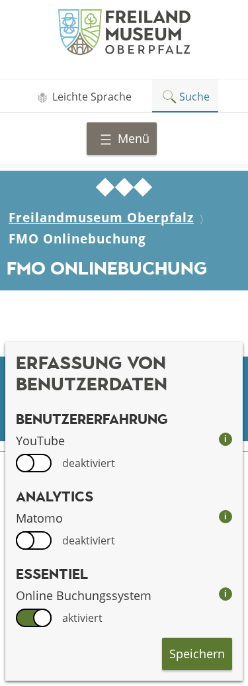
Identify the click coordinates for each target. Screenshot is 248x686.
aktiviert (82, 618)
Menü (133, 138)
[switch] (34, 463)
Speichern (197, 654)
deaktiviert (88, 463)
